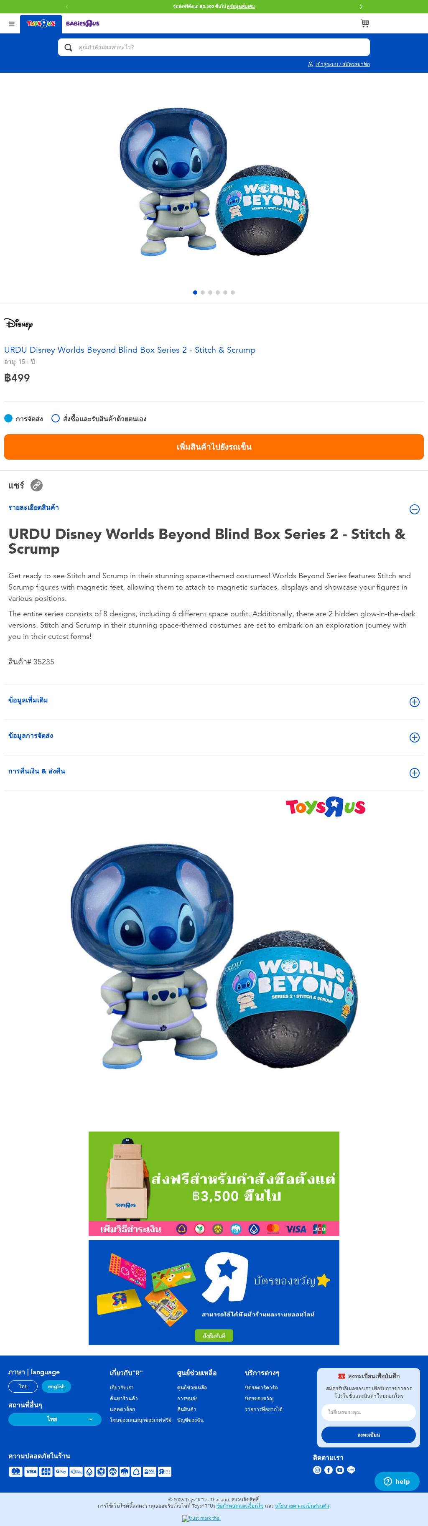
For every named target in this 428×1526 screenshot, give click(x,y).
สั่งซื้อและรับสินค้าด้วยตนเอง (105, 419)
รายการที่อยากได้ (264, 1409)
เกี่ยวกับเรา (122, 1388)
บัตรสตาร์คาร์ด (261, 1388)
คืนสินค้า (186, 1409)
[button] (361, 6)
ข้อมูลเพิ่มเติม (28, 700)
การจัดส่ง (29, 419)
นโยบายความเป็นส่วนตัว (302, 1506)
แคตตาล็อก (122, 1409)
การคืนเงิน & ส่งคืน (36, 771)
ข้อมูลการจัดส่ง (30, 736)
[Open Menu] (12, 23)
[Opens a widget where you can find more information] (397, 1482)
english (56, 1386)
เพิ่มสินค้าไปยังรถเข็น (214, 447)
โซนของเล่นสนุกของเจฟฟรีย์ (140, 1420)
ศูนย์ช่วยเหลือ (192, 1388)
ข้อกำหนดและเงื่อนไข (240, 1506)
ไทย (23, 1386)
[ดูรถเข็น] (365, 23)
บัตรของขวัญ (259, 1398)
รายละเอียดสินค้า (33, 507)
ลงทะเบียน (368, 1435)
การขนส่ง (187, 1398)
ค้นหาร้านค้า (124, 1398)
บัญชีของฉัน (190, 1420)
